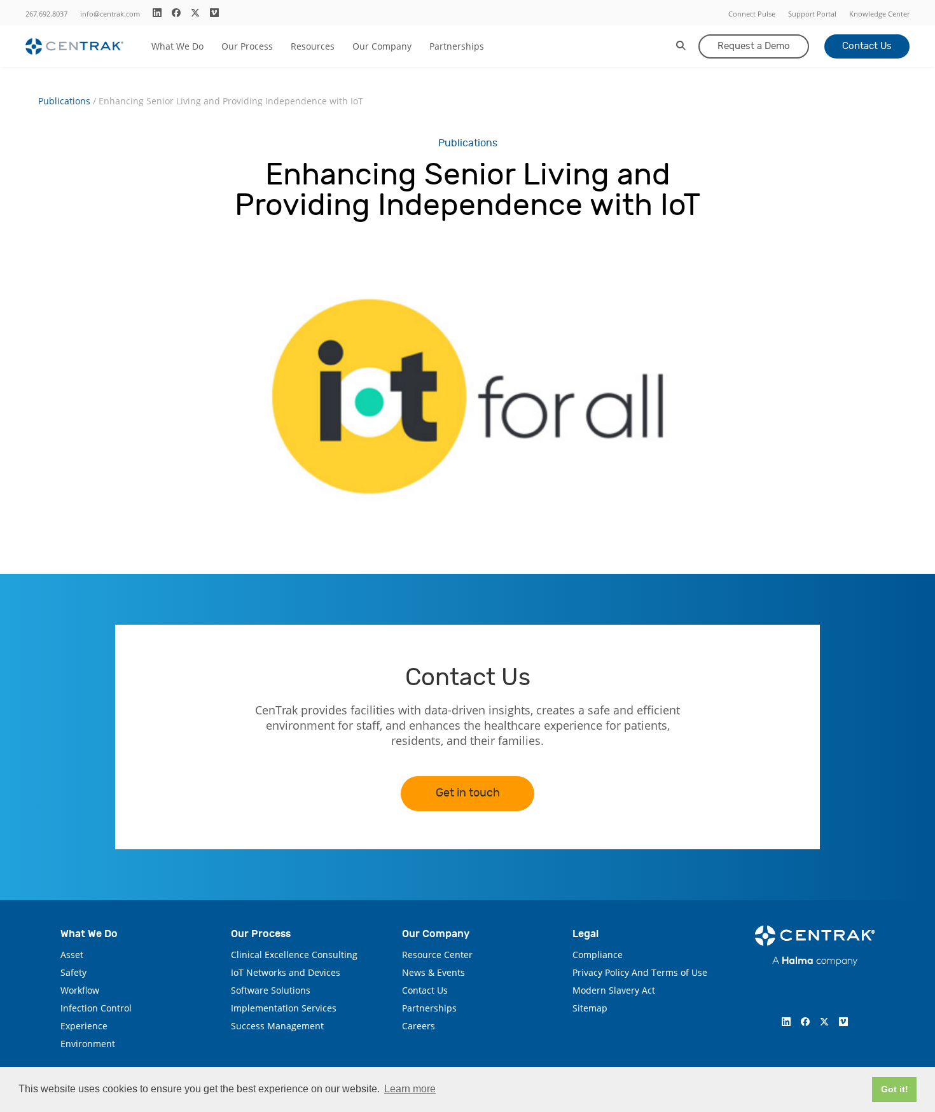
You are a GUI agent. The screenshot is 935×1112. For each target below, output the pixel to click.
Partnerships (456, 46)
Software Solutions (270, 990)
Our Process (247, 46)
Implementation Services (283, 1008)
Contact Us (867, 46)
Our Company (382, 46)
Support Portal (812, 13)
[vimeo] (214, 12)
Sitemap (589, 1008)
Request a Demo (753, 46)
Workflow (79, 990)
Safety (73, 972)
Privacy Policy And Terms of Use (639, 972)
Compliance (597, 955)
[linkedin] (157, 12)
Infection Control (96, 1008)
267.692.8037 (46, 13)
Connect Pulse (751, 13)
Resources (313, 46)
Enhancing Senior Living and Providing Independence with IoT (231, 101)
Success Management (277, 1026)
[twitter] (195, 12)
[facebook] (176, 12)
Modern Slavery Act (613, 990)
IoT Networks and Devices (285, 972)
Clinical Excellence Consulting (294, 955)
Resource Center (437, 955)
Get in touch (468, 793)
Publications (64, 101)
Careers (418, 1026)
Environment (87, 1044)
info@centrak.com (110, 13)
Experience (83, 1026)
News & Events (433, 972)
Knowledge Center (879, 13)
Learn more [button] (410, 1088)
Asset (71, 955)
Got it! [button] (894, 1089)
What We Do (177, 46)
